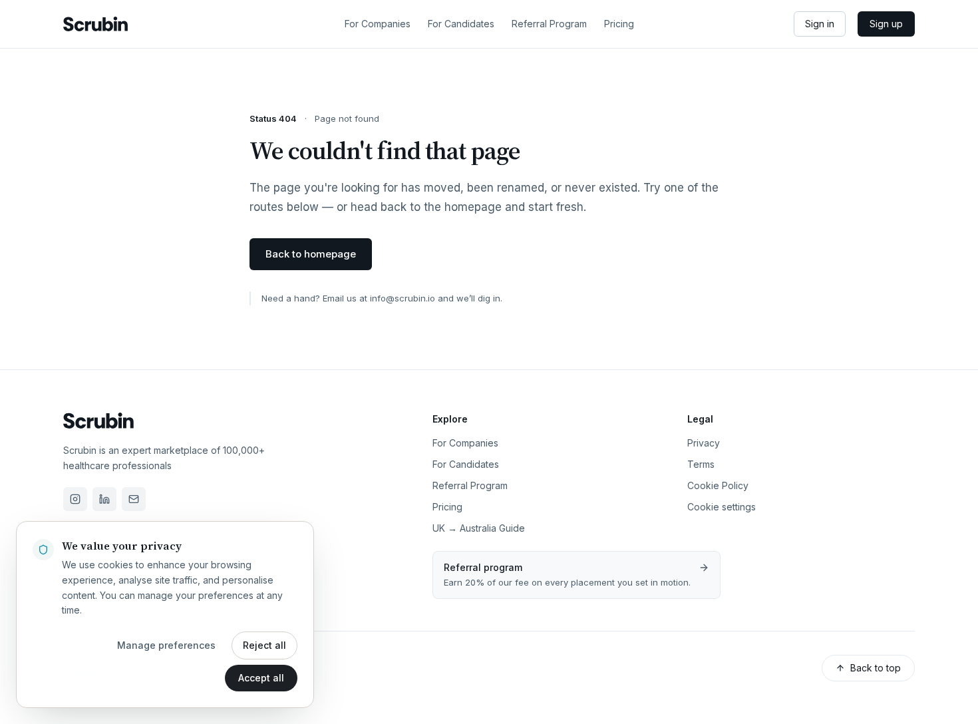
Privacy (703, 443)
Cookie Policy (717, 485)
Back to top (875, 667)
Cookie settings (721, 506)
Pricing (619, 23)
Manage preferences (166, 645)
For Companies (377, 23)
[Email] (134, 499)
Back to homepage (310, 254)
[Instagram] (75, 499)
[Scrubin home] (95, 24)
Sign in (819, 23)
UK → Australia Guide (478, 528)
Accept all (261, 677)
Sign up (886, 23)
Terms (701, 464)
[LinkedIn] (104, 499)
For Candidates (461, 23)
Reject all (264, 645)
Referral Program (549, 23)
